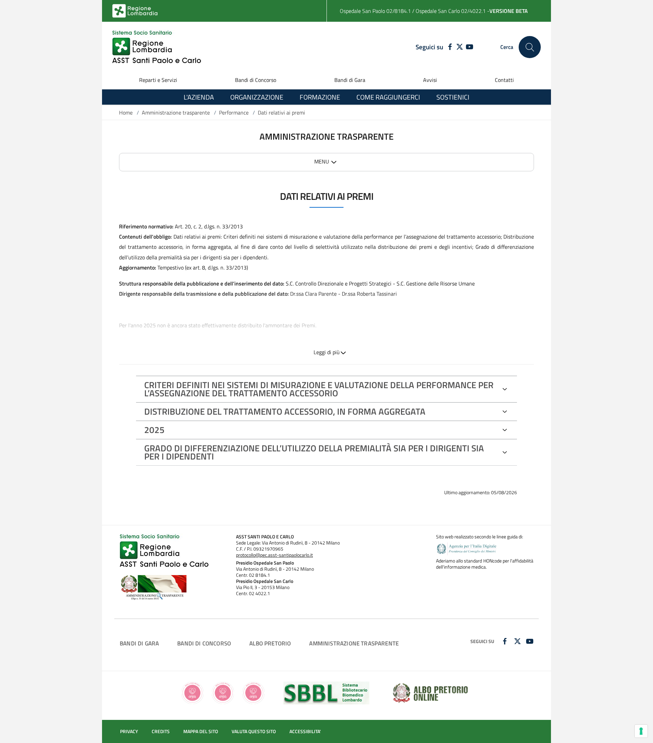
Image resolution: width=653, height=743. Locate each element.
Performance (234, 112)
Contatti (504, 80)
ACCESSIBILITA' (305, 731)
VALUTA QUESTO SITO (254, 731)
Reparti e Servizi (158, 80)
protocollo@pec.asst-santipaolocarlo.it (274, 555)
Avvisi (430, 80)
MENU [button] (321, 161)
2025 (154, 429)
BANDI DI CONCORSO (204, 643)
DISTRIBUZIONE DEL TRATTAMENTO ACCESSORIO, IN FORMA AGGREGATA (284, 411)
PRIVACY (129, 731)
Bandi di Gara (349, 80)
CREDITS (161, 731)
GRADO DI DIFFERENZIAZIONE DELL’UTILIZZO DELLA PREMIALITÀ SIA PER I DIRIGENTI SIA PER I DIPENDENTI (314, 452)
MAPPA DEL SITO (200, 731)
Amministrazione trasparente (176, 112)
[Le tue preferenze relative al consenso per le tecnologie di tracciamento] (641, 731)
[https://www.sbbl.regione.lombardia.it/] (326, 692)
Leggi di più (327, 352)
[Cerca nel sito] (530, 47)
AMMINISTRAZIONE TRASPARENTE (354, 643)
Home (126, 112)
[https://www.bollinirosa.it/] (223, 692)
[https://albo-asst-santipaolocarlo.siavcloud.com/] (430, 692)
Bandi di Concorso (255, 80)
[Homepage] (156, 47)
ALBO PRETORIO (270, 643)
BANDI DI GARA (139, 643)
